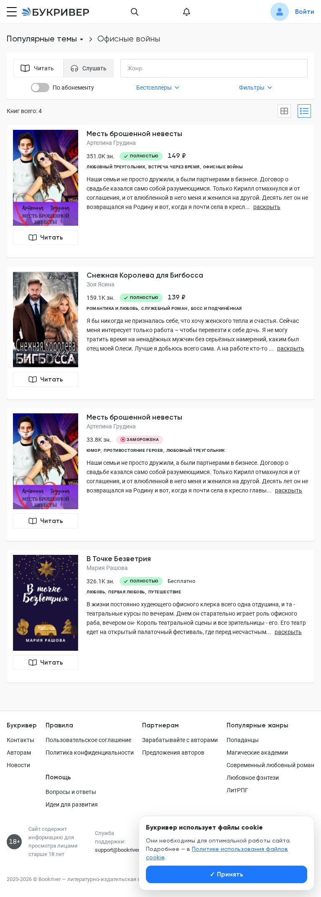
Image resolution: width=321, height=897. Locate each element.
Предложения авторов (173, 752)
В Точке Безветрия (119, 558)
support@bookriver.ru (120, 850)
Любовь (96, 592)
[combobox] (152, 68)
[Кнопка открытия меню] (10, 12)
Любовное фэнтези (253, 777)
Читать (51, 237)
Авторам (19, 752)
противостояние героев (133, 450)
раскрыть (266, 207)
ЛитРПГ (237, 790)
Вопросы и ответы (71, 792)
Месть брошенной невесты (134, 133)
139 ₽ (177, 297)
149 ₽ (177, 156)
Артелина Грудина (111, 142)
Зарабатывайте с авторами (180, 740)
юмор (93, 450)
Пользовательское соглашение (88, 740)
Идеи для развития (72, 804)
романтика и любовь (112, 308)
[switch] (40, 87)
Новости (18, 765)
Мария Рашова (107, 567)
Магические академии (257, 752)
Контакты (20, 740)
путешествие (164, 592)
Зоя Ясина (101, 284)
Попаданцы (243, 740)
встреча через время (174, 167)
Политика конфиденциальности (90, 752)
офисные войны (223, 167)
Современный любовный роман (270, 765)
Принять (226, 874)
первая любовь (126, 592)
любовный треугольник (116, 167)
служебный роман (164, 308)
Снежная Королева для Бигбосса (145, 275)
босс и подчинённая (216, 308)
